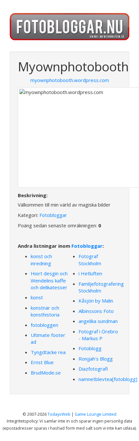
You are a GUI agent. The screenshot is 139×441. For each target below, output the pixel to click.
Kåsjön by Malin (96, 300)
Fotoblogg (90, 348)
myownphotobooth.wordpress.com (69, 80)
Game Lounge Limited (95, 414)
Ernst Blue (42, 362)
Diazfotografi (93, 368)
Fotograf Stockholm (90, 259)
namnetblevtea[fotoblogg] (108, 379)
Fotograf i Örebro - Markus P (98, 334)
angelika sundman (98, 321)
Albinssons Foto (96, 311)
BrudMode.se (46, 372)
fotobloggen (44, 325)
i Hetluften (90, 273)
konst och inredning (41, 259)
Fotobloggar (53, 215)
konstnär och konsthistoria (45, 311)
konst (37, 297)
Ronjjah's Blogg (96, 358)
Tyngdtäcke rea (48, 352)
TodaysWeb (59, 414)
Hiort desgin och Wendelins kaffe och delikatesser (49, 280)
